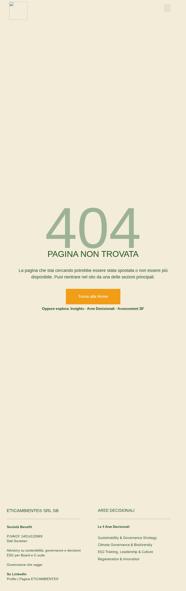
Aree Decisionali (101, 309)
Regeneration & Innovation (119, 559)
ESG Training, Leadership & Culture (125, 552)
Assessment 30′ (130, 309)
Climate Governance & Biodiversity (125, 545)
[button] (167, 8)
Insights (77, 309)
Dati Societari (17, 541)
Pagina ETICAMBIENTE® (38, 579)
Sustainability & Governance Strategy (127, 538)
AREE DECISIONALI (116, 510)
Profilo (11, 579)
